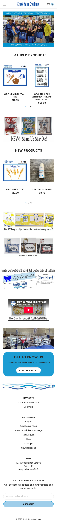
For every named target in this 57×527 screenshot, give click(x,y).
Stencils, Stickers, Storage (28, 430)
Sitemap (28, 406)
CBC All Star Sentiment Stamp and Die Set (42, 97)
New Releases (28, 447)
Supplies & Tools (28, 426)
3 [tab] (31, 106)
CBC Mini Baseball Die (15, 95)
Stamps (28, 443)
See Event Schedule (28, 370)
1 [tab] (26, 106)
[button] (29, 278)
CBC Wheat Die (15, 189)
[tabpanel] (15, 84)
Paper (28, 421)
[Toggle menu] (4, 4)
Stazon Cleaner (42, 189)
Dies (28, 439)
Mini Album (28, 434)
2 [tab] (28, 106)
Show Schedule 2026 (28, 402)
